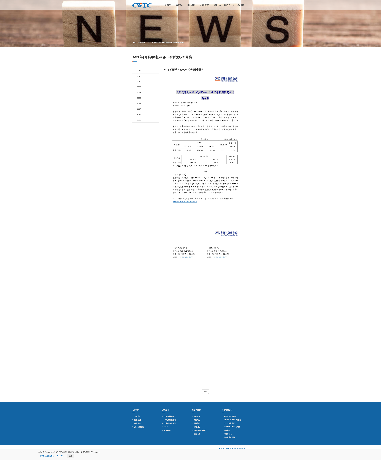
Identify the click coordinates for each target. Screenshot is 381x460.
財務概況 (197, 420)
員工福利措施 (139, 427)
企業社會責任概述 (229, 416)
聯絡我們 (227, 5)
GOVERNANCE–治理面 (231, 427)
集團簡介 (137, 416)
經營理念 (137, 423)
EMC (166, 427)
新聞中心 (217, 5)
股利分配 (197, 427)
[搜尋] (233, 5)
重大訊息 (197, 434)
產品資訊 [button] (179, 5)
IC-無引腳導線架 (170, 420)
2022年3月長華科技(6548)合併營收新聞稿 (169, 42)
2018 (139, 76)
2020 (139, 87)
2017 (139, 71)
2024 (139, 109)
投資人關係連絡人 (200, 430)
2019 (139, 81)
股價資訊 (197, 423)
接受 (70, 456)
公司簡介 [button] (168, 5)
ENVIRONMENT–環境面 (232, 420)
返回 (205, 391)
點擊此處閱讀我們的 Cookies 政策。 (52, 456)
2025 (139, 114)
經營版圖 (137, 420)
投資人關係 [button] (191, 5)
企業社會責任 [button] (205, 5)
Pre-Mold (167, 430)
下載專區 (226, 430)
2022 (149, 42)
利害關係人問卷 (229, 437)
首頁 (134, 42)
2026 (139, 120)
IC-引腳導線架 (169, 416)
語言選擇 (240, 5)
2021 (139, 92)
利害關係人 (227, 434)
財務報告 (197, 416)
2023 (139, 103)
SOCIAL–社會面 (229, 423)
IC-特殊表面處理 (170, 423)
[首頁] (143, 5)
